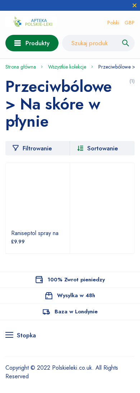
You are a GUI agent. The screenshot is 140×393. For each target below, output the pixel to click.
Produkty (37, 43)
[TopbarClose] (134, 5)
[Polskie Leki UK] (31, 22)
